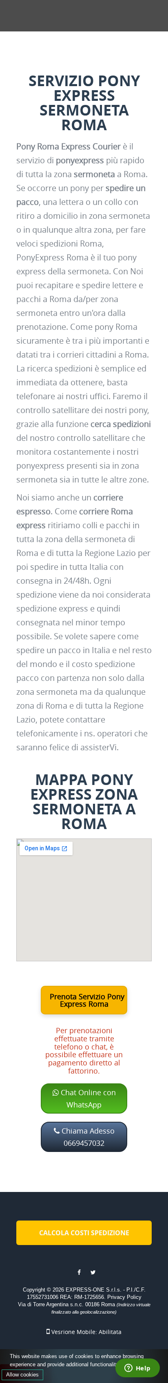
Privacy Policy (124, 1297)
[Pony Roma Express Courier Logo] (60, 15)
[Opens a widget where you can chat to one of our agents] (137, 1369)
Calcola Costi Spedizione (84, 1232)
